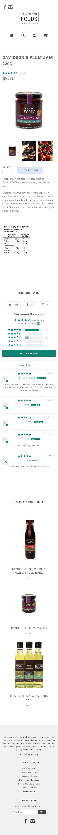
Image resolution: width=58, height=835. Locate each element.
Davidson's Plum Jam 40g (29, 627)
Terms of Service (29, 787)
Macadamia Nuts (29, 768)
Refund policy (29, 791)
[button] (9, 73)
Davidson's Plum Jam (29, 780)
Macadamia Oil (29, 772)
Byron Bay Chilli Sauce (29, 783)
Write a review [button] (29, 353)
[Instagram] (10, 7)
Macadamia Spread (29, 776)
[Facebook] (4, 7)
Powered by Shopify (29, 754)
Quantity (7, 166)
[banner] (29, 18)
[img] (24, 373)
